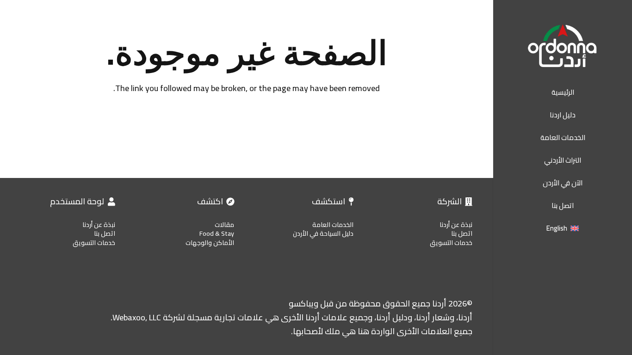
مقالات (224, 225)
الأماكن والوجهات (210, 243)
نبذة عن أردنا (456, 225)
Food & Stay (216, 233)
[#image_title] (562, 46)
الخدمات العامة (332, 225)
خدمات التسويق (451, 243)
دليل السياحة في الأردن (323, 233)
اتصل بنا (461, 233)
